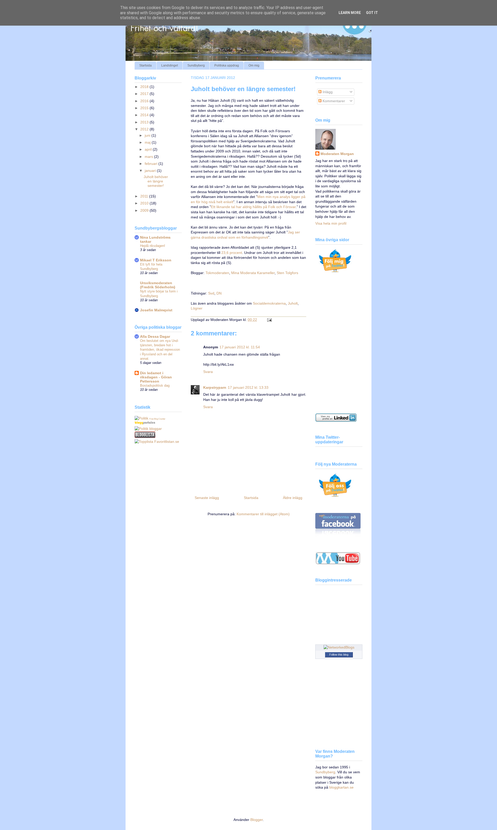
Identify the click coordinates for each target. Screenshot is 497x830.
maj (148, 142)
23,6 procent (231, 253)
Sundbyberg (196, 65)
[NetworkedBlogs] (339, 647)
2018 (145, 87)
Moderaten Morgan (337, 154)
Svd (211, 293)
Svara (208, 372)
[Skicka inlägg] (268, 320)
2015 (145, 108)
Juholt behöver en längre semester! (243, 88)
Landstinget (169, 65)
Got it (372, 13)
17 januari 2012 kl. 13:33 (248, 387)
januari (151, 170)
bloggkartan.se (341, 787)
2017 (145, 94)
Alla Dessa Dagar (155, 336)
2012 (145, 129)
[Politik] (141, 418)
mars (149, 157)
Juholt (293, 303)
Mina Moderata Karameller (253, 273)
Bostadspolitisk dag (155, 385)
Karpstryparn (214, 387)
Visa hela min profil (330, 223)
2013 (145, 122)
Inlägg (327, 92)
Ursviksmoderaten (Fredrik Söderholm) (157, 285)
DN (219, 293)
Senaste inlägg (207, 498)
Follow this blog (338, 654)
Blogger (256, 820)
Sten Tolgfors (287, 273)
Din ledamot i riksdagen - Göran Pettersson (156, 377)
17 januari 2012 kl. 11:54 (240, 347)
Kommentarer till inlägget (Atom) (263, 514)
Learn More (350, 13)
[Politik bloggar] (148, 429)
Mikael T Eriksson (155, 260)
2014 (145, 115)
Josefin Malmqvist (156, 310)
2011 (144, 196)
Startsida (145, 65)
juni (148, 135)
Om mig (253, 65)
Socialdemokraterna (269, 303)
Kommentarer (333, 101)
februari (151, 163)
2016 (145, 101)
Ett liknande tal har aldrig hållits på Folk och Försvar (253, 207)
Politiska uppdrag (226, 65)
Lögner (196, 308)
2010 (145, 203)
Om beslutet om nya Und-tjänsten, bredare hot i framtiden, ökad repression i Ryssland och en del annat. (160, 350)
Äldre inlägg (292, 498)
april (149, 149)
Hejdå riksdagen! (152, 246)
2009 (145, 210)
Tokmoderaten (217, 273)
